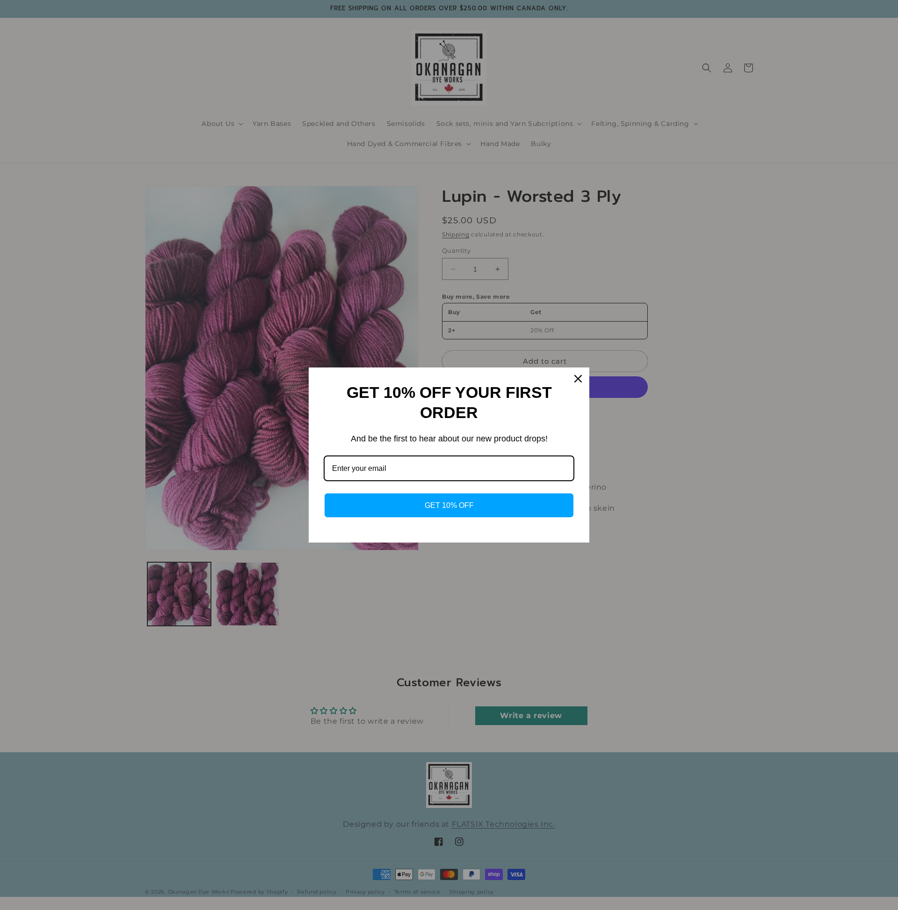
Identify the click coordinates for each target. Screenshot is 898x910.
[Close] (578, 378)
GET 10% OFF (449, 505)
